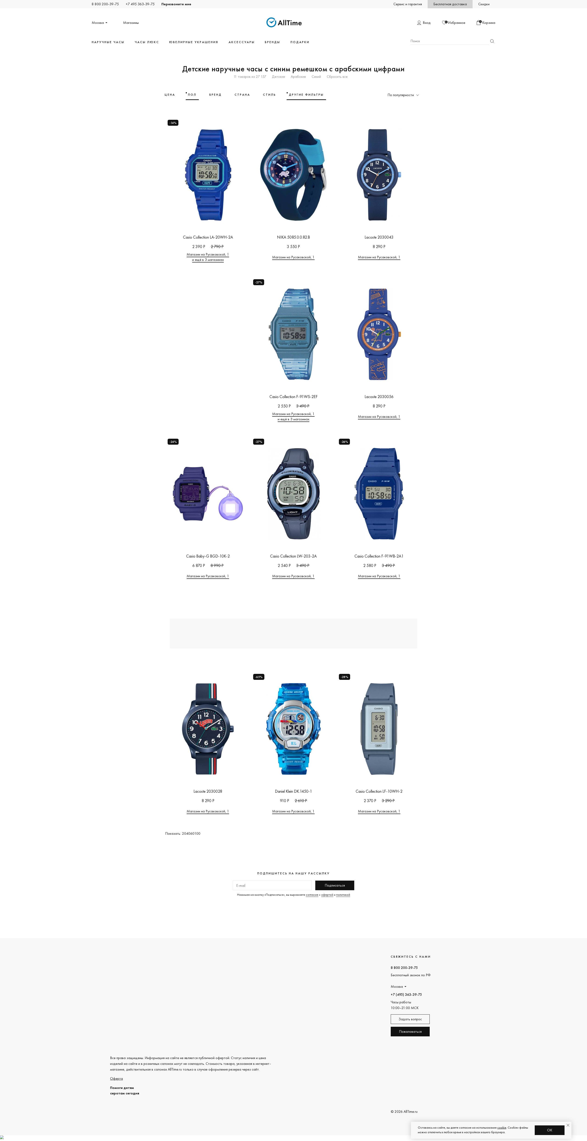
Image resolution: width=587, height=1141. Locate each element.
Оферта (116, 1078)
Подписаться (335, 885)
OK (549, 1130)
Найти (492, 41)
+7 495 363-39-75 (140, 4)
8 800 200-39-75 (105, 4)
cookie (501, 1127)
